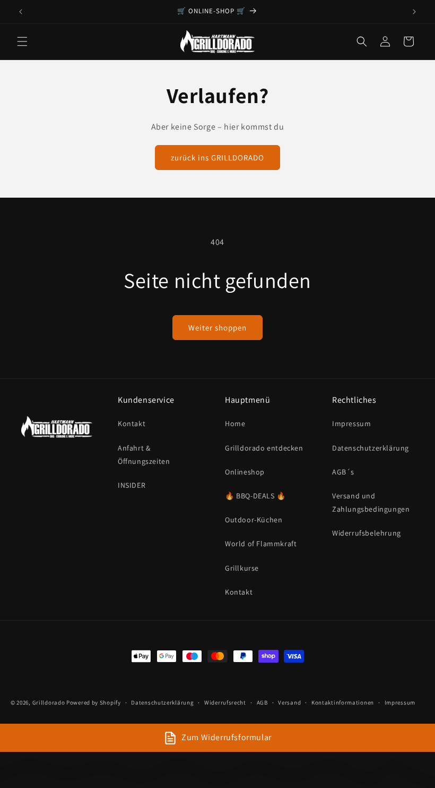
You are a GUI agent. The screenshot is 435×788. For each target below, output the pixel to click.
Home (235, 423)
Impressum (351, 423)
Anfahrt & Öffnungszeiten (144, 454)
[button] (22, 41)
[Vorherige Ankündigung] (20, 11)
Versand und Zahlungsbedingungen (371, 502)
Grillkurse (242, 568)
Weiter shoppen (217, 328)
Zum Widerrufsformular (226, 737)
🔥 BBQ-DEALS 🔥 (255, 496)
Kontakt (131, 423)
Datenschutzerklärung (370, 448)
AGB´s (343, 472)
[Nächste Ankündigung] (414, 11)
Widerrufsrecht (225, 702)
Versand (289, 702)
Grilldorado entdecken (264, 448)
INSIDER (131, 485)
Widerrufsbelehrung (366, 533)
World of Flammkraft (261, 543)
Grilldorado (48, 702)
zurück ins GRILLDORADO (217, 157)
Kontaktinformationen (342, 702)
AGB (262, 702)
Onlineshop (245, 472)
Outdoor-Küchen (253, 519)
